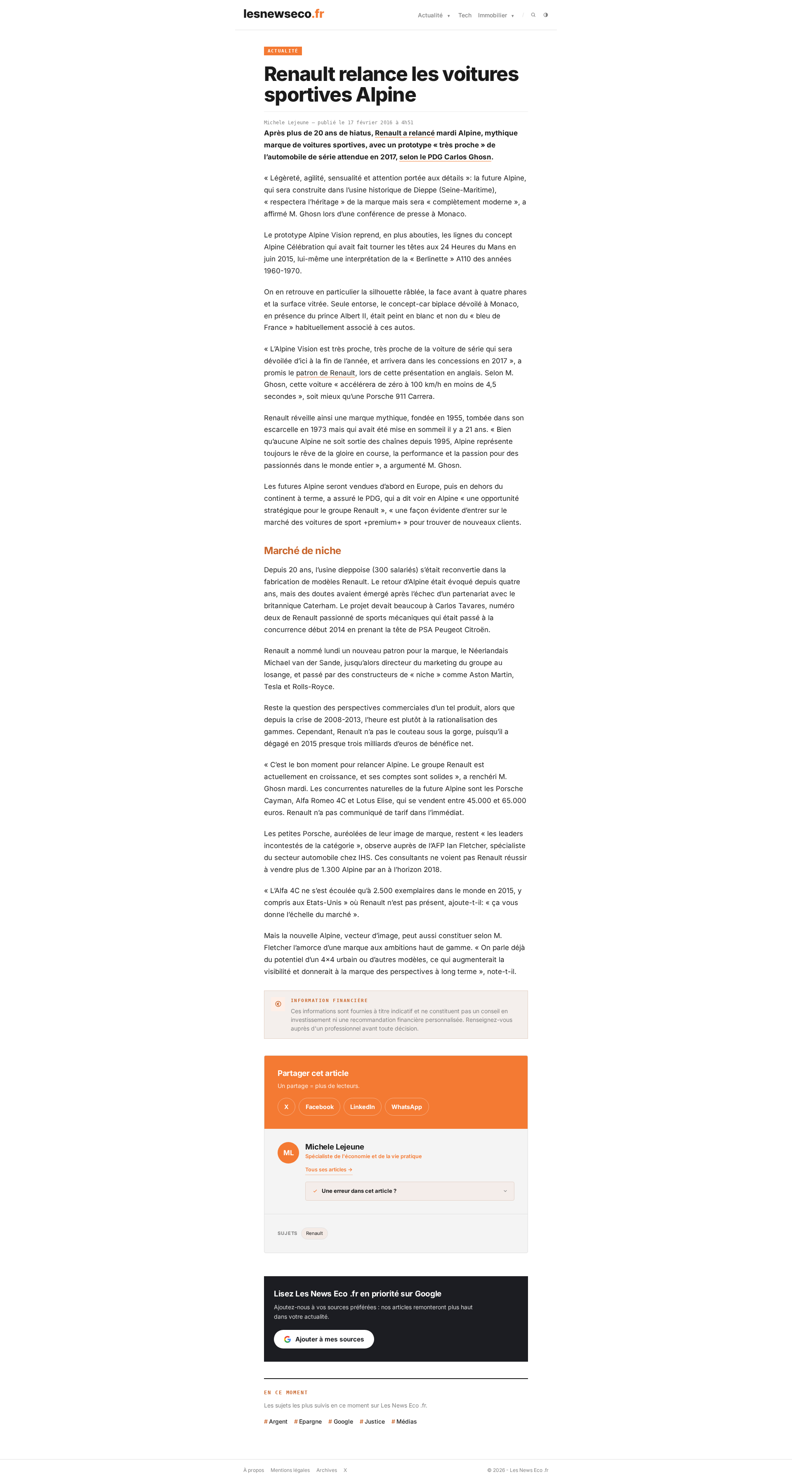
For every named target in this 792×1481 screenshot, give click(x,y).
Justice (375, 1421)
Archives (326, 1470)
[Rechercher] (533, 15)
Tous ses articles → (329, 1169)
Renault (314, 1233)
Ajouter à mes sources (329, 1339)
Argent (278, 1421)
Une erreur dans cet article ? (359, 1190)
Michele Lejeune (286, 123)
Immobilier (492, 15)
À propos (253, 1470)
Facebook (320, 1106)
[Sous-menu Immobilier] (513, 16)
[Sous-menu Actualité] (449, 16)
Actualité (430, 15)
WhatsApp (406, 1106)
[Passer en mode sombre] (546, 15)
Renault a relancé (405, 133)
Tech (464, 15)
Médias (406, 1421)
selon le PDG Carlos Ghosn (445, 157)
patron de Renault (325, 373)
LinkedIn (362, 1106)
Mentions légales (290, 1470)
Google (343, 1421)
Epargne (310, 1421)
